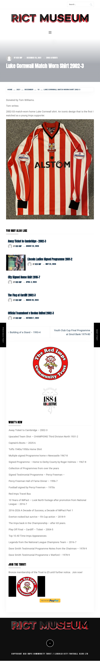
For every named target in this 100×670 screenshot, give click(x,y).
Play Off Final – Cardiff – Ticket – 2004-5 (31, 529)
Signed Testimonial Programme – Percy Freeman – (37, 474)
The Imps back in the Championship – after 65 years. (37, 523)
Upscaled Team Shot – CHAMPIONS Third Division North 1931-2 (43, 436)
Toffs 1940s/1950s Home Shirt (25, 449)
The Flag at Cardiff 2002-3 (22, 295)
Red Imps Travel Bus (20, 493)
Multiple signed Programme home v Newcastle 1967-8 (38, 455)
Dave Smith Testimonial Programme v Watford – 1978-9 (39, 554)
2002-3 (49, 58)
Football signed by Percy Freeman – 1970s (32, 487)
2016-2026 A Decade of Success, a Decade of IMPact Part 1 (41, 510)
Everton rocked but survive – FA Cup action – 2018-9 (37, 516)
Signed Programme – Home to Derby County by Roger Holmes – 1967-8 (47, 461)
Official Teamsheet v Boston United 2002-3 (31, 313)
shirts (55, 58)
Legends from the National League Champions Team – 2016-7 (42, 542)
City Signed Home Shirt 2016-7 (24, 277)
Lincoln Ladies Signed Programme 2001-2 (49, 259)
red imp (19, 58)
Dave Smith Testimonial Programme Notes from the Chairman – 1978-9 (48, 548)
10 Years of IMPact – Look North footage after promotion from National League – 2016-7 (47, 502)
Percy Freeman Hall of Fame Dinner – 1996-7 (33, 481)
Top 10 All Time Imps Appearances (27, 535)
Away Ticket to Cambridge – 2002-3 (27, 241)
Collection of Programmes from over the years (34, 468)
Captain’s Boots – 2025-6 (22, 442)
